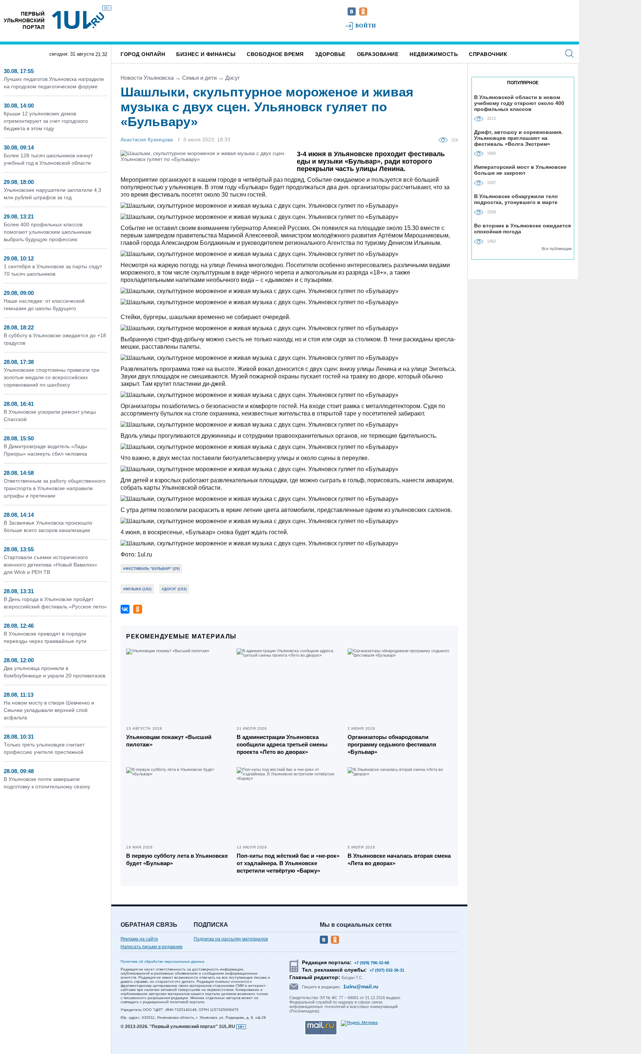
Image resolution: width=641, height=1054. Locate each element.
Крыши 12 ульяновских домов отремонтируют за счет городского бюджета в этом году (46, 121)
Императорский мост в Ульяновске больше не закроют (520, 170)
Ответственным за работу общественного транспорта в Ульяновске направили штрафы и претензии (54, 488)
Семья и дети (199, 78)
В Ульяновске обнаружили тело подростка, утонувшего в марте (516, 199)
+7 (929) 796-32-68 (371, 963)
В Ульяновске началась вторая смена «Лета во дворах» (399, 859)
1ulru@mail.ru (360, 986)
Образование (378, 54)
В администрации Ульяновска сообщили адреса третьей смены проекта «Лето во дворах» (282, 744)
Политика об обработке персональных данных (162, 961)
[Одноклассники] (137, 609)
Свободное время (275, 54)
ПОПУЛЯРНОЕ (523, 82)
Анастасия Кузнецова (147, 139)
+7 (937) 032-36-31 (386, 970)
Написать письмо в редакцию (152, 946)
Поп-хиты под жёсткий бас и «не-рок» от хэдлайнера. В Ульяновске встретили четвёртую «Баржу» (288, 863)
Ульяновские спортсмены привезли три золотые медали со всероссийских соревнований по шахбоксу (51, 377)
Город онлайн (143, 54)
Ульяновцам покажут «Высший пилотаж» (168, 741)
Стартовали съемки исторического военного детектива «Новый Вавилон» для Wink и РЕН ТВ (50, 564)
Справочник (488, 54)
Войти (366, 26)
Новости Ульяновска (147, 78)
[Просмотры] (444, 139)
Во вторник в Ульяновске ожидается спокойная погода (522, 228)
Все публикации (557, 248)
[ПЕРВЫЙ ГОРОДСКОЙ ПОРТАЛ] (24, 20)
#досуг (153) (174, 589)
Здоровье (330, 54)
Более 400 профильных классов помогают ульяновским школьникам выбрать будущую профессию (47, 231)
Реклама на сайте (139, 939)
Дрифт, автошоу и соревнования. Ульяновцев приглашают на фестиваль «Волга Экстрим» (518, 138)
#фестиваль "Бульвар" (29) (151, 569)
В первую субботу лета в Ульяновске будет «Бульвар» (177, 859)
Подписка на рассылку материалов (231, 939)
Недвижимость (434, 54)
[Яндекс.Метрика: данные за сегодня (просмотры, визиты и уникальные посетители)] (359, 1023)
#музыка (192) (137, 589)
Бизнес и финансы (206, 54)
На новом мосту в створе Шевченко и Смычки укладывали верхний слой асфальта (49, 710)
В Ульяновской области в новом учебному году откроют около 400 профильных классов (519, 103)
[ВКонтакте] (125, 609)
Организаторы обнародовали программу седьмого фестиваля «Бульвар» (392, 744)
